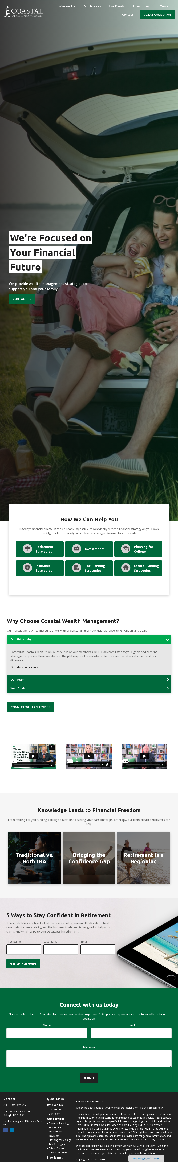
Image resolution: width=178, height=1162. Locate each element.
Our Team (54, 1113)
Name (47, 1025)
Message (89, 1047)
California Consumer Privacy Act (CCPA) (98, 1149)
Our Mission (55, 1109)
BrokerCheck (155, 1107)
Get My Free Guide (23, 964)
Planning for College (60, 1140)
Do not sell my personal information (134, 1153)
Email (83, 941)
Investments (94, 549)
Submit (89, 1078)
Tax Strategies (57, 1144)
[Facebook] (5, 1130)
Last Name (50, 941)
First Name (13, 941)
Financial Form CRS (92, 1101)
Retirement (55, 1127)
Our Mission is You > (24, 667)
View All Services (58, 1152)
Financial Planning (59, 1123)
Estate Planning (57, 1148)
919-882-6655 (19, 1105)
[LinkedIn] (12, 1130)
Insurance (54, 1135)
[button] (67, 6)
